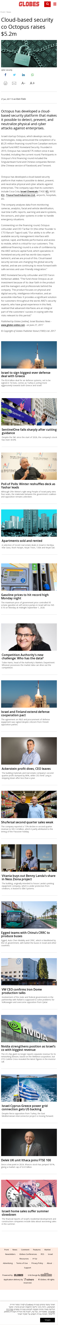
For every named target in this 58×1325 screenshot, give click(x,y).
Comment (25, 1249)
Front (3, 12)
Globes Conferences (28, 1254)
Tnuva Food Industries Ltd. (20, 195)
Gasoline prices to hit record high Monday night (25, 596)
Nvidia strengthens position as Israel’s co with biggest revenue (28, 1048)
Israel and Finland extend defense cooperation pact (25, 713)
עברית (35, 1258)
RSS (42, 1254)
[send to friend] (14, 84)
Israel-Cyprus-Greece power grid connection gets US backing (25, 1107)
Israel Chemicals (29, 191)
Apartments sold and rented (22, 541)
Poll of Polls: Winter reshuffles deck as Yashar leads (28, 485)
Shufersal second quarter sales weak (27, 822)
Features (37, 1249)
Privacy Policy (37, 1263)
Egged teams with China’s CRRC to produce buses (25, 934)
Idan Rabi (21, 98)
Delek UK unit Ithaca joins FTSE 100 (26, 1160)
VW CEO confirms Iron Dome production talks (22, 991)
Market (47, 1249)
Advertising (8, 1263)
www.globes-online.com (13, 325)
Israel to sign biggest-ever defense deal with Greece (25, 374)
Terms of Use (22, 1263)
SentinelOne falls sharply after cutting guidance (29, 431)
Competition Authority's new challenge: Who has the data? (23, 656)
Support (27, 1267)
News (9, 12)
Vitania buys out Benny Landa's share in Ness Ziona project (28, 877)
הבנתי (47, 1320)
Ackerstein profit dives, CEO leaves (26, 769)
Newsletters (10, 1254)
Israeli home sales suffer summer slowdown (25, 1213)
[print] (5, 84)
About (49, 1263)
